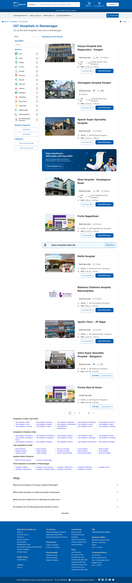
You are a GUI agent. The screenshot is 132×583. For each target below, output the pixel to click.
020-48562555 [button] (62, 580)
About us (20, 532)
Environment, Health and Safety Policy (29, 547)
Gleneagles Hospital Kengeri (94, 82)
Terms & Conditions (23, 549)
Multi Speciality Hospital (26, 148)
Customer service (22, 534)
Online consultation (52, 545)
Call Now (95, 375)
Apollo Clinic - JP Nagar (92, 321)
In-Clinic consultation (53, 547)
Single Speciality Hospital (26, 143)
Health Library (48, 15)
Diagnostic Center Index (79, 564)
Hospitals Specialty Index (79, 559)
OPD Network (26, 134)
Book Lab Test (34, 15)
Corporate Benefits (63, 15)
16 (89, 413)
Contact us (20, 537)
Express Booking (76, 544)
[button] (99, 579)
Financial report (22, 552)
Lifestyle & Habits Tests (78, 542)
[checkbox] (27, 54)
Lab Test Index (76, 552)
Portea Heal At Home (90, 387)
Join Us (19, 567)
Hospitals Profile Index (78, 562)
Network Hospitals (52, 560)
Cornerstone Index (77, 555)
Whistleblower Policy (23, 544)
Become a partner (23, 539)
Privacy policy (21, 542)
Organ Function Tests (78, 539)
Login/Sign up (112, 4)
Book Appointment (20, 15)
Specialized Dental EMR (54, 534)
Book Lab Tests (76, 532)
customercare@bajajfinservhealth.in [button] (82, 580)
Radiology (74, 537)
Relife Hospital (86, 256)
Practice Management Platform (56, 532)
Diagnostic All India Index (79, 569)
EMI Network (26, 129)
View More (65, 513)
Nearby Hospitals (51, 557)
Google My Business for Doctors (56, 537)
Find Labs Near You (77, 567)
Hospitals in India (51, 555)
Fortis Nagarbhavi (88, 216)
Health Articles (21, 559)
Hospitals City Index (77, 557)
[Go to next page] (93, 413)
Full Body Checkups (77, 534)
